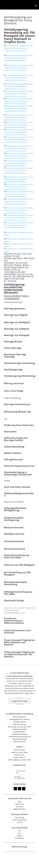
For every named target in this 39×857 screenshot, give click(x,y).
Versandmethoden (19, 827)
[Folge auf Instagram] (19, 788)
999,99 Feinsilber (19, 750)
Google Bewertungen (19, 701)
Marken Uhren (19, 755)
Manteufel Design (19, 846)
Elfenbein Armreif (19, 722)
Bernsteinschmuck (19, 717)
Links (23, 613)
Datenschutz (30, 608)
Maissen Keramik (19, 741)
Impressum (8, 608)
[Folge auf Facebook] (15, 788)
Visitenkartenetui (19, 732)
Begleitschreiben (19, 809)
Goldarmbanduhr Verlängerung (20, 737)
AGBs (15, 608)
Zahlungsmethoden (19, 814)
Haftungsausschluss (12, 610)
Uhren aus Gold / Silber (19, 752)
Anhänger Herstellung (19, 734)
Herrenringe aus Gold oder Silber (19, 727)
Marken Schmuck (19, 757)
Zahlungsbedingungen (12, 613)
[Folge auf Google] (23, 788)
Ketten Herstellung (19, 724)
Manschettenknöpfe (20, 739)
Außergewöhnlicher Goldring (19, 719)
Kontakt (12, 280)
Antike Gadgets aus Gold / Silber (19, 760)
